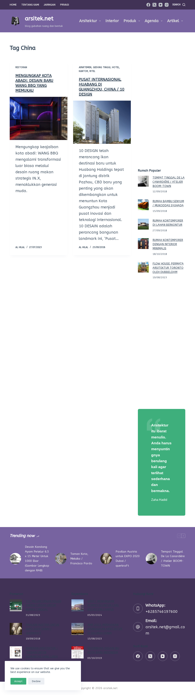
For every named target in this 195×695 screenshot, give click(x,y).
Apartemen (85, 67)
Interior (112, 21)
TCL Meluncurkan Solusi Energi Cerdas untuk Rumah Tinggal (43, 605)
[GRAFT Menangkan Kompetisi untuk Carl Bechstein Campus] (77, 605)
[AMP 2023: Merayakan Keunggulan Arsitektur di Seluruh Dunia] (77, 629)
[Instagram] (167, 5)
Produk (130, 21)
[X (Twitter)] (154, 5)
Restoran (21, 67)
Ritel (92, 71)
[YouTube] (160, 5)
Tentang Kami (30, 4)
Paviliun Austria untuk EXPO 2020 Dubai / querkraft (128, 558)
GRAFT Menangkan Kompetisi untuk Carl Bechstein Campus (103, 605)
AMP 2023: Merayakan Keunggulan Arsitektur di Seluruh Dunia (104, 629)
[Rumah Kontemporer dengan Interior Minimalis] (143, 243)
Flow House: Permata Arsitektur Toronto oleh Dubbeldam (168, 268)
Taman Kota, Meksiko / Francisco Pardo (81, 558)
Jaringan (49, 4)
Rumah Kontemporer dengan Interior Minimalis (168, 244)
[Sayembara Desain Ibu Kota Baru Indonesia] (77, 652)
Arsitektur (88, 21)
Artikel (173, 21)
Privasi (64, 4)
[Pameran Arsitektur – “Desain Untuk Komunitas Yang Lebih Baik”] (16, 652)
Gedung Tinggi (101, 67)
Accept (18, 681)
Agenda (152, 21)
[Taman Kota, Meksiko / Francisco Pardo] (60, 558)
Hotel (115, 67)
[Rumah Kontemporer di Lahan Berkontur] (143, 224)
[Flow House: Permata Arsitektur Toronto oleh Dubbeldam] (143, 267)
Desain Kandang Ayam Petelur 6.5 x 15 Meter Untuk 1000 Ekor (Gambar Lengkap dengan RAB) (37, 558)
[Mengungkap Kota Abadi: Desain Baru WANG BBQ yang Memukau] (38, 118)
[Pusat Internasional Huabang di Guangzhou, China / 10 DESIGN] (102, 122)
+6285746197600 (161, 611)
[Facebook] (148, 5)
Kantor (83, 71)
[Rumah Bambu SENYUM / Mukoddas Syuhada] (143, 204)
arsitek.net (39, 18)
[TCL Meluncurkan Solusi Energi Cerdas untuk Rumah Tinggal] (16, 605)
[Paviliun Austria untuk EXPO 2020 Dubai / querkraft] (106, 558)
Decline (36, 681)
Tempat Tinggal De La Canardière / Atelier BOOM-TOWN (169, 182)
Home (13, 4)
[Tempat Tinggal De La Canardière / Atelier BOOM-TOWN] (143, 181)
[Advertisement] (161, 104)
